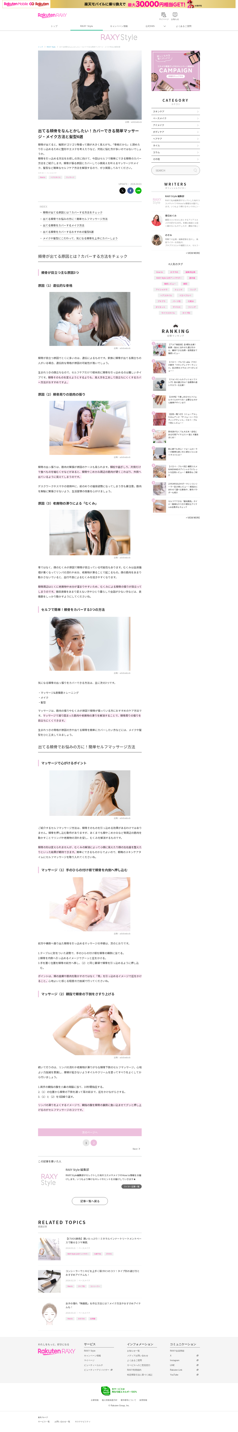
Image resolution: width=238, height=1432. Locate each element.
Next (136, 1148)
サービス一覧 (44, 1422)
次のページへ (90, 1132)
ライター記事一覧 (131, 1186)
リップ (193, 289)
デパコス (177, 307)
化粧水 (191, 301)
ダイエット (160, 307)
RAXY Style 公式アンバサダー (78, 1254)
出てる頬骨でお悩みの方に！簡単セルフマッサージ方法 (75, 219)
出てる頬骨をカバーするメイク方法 (63, 225)
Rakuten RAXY (52, 15)
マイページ (89, 1360)
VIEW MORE (193, 253)
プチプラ (161, 301)
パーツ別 (177, 301)
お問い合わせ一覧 (62, 1422)
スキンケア (158, 111)
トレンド (178, 289)
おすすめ (81, 1318)
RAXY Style (86, 26)
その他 (156, 159)
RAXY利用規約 (134, 1370)
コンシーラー (95, 1286)
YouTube (174, 1375)
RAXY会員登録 (177, 1351)
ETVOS (109, 1254)
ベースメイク (52, 173)
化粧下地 (97, 1254)
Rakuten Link (176, 1370)
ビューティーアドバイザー (96, 1370)
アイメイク (158, 125)
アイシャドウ (161, 289)
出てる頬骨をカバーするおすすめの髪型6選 (68, 232)
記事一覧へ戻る (90, 1201)
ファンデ (192, 307)
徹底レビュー (170, 283)
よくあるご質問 (184, 26)
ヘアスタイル (55, 177)
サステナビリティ (83, 1422)
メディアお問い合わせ (137, 1355)
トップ (54, 26)
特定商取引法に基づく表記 (139, 1375)
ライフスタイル (168, 312)
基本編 (192, 277)
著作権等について (128, 1400)
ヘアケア (157, 138)
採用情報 (143, 1400)
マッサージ (70, 177)
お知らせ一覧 (133, 1351)
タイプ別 (81, 1286)
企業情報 (95, 1400)
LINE (172, 1365)
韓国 (185, 283)
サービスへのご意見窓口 (138, 1365)
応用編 (92, 1318)
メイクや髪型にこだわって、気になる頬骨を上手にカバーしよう (80, 238)
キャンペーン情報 (119, 26)
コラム (156, 152)
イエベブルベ (185, 295)
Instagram (174, 1360)
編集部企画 (190, 272)
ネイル (156, 145)
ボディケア (158, 131)
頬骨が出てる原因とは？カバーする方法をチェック (72, 212)
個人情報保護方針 (109, 1400)
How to (42, 177)
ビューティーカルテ (93, 1365)
